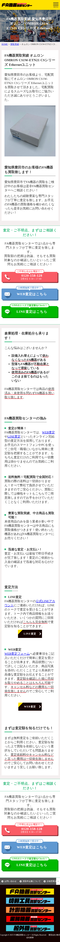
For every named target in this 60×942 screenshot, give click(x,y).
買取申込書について (31, 881)
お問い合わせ (10, 881)
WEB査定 (48, 432)
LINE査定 (14, 436)
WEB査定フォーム (17, 653)
